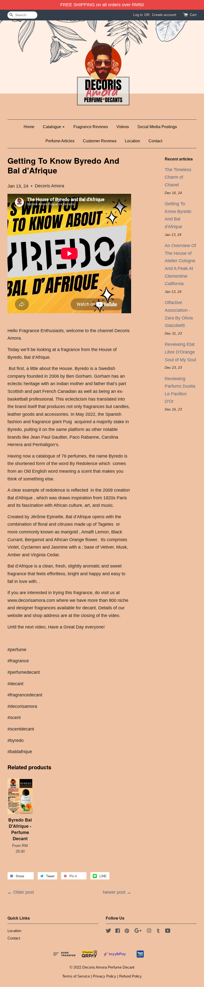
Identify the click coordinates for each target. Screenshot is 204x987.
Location (132, 141)
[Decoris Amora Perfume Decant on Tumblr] (158, 931)
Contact (155, 141)
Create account (164, 15)
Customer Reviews (99, 141)
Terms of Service (76, 976)
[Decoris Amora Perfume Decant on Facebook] (117, 931)
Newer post (114, 892)
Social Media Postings (157, 127)
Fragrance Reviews (90, 127)
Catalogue (52, 127)
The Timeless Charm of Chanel (178, 177)
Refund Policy (130, 976)
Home (29, 127)
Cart (193, 15)
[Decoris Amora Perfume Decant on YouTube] (168, 931)
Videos (122, 127)
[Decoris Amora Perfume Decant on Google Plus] (138, 931)
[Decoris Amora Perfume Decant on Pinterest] (127, 931)
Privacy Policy (104, 976)
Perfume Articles (60, 141)
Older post (23, 892)
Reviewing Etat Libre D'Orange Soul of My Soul (180, 352)
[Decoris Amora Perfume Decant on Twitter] (108, 931)
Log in (138, 15)
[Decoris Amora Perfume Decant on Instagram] (149, 931)
